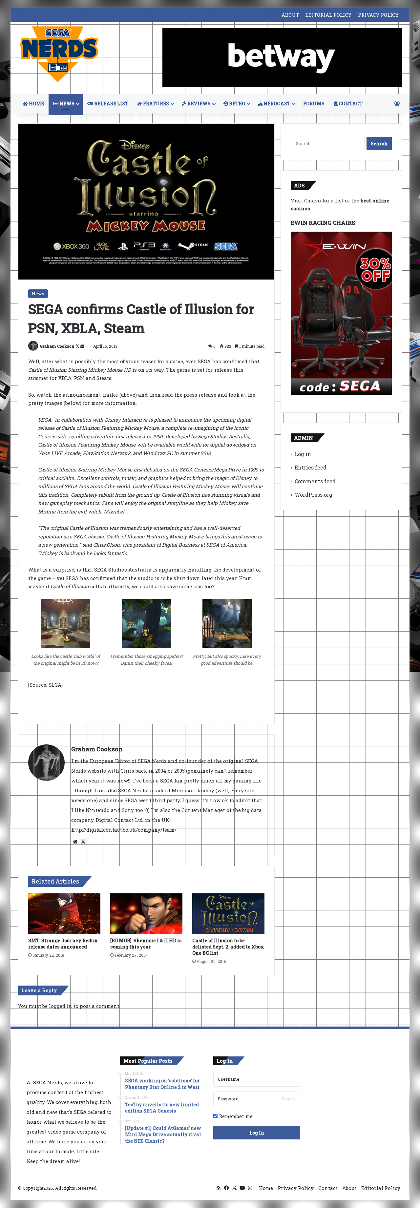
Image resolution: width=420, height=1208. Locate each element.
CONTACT (350, 103)
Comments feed (315, 481)
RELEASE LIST (110, 103)
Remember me (235, 1116)
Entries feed (310, 467)
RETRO (236, 103)
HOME (36, 103)
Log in (303, 453)
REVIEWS (198, 103)
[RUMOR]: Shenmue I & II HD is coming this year (145, 943)
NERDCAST (276, 103)
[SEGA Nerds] (59, 54)
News (38, 294)
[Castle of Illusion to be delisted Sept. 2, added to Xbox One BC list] (228, 913)
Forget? (288, 1098)
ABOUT (290, 14)
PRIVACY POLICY (378, 14)
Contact (328, 1188)
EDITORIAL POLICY (328, 14)
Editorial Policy (380, 1188)
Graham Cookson (57, 346)
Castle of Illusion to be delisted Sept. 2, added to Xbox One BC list (228, 946)
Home (266, 1188)
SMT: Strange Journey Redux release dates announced (63, 943)
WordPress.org (313, 494)
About (349, 1188)
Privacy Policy (296, 1188)
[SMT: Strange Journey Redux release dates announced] (64, 913)
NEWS (66, 103)
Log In (256, 1133)
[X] (83, 842)
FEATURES (155, 103)
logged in (60, 1006)
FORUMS (314, 103)
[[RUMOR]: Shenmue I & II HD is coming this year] (146, 913)
